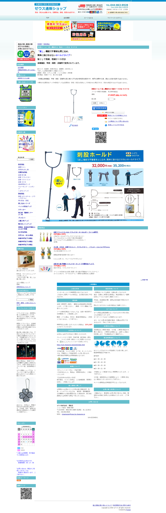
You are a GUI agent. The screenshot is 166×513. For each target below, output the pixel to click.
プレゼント (22, 218)
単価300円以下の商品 (25, 244)
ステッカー (22, 209)
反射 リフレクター (24, 177)
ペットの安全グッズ (25, 206)
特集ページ (21, 75)
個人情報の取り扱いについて (102, 505)
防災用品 (21, 164)
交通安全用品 (22, 172)
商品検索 (21, 157)
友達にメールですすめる (116, 125)
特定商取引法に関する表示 (122, 505)
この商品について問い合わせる (118, 121)
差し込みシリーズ (24, 203)
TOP (47, 18)
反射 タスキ (22, 182)
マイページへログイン (115, 18)
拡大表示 (75, 125)
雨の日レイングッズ (25, 224)
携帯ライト (22, 167)
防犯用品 (21, 193)
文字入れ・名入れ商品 (25, 235)
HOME (39, 44)
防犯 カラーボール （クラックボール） (26, 197)
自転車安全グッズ (24, 184)
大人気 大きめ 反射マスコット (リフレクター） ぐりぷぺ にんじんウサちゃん (82, 247)
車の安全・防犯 (23, 200)
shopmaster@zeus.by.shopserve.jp (73, 414)
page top (145, 279)
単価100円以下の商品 (25, 238)
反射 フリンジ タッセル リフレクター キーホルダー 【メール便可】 (76, 232)
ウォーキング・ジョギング (26, 187)
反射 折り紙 (22, 175)
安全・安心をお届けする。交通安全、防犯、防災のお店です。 (55, 12)
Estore (128, 510)
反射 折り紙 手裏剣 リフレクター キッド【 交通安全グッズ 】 (74, 264)
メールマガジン (23, 290)
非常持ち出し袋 (23, 169)
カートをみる (88, 18)
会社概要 (67, 18)
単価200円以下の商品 (25, 241)
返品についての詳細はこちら (117, 115)
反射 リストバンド (24, 179)
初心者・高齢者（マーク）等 (25, 213)
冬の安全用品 (22, 232)
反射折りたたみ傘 (23, 78)
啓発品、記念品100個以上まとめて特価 (26, 228)
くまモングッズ (23, 191)
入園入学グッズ (23, 221)
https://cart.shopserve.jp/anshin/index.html (71, 345)
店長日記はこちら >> (24, 287)
